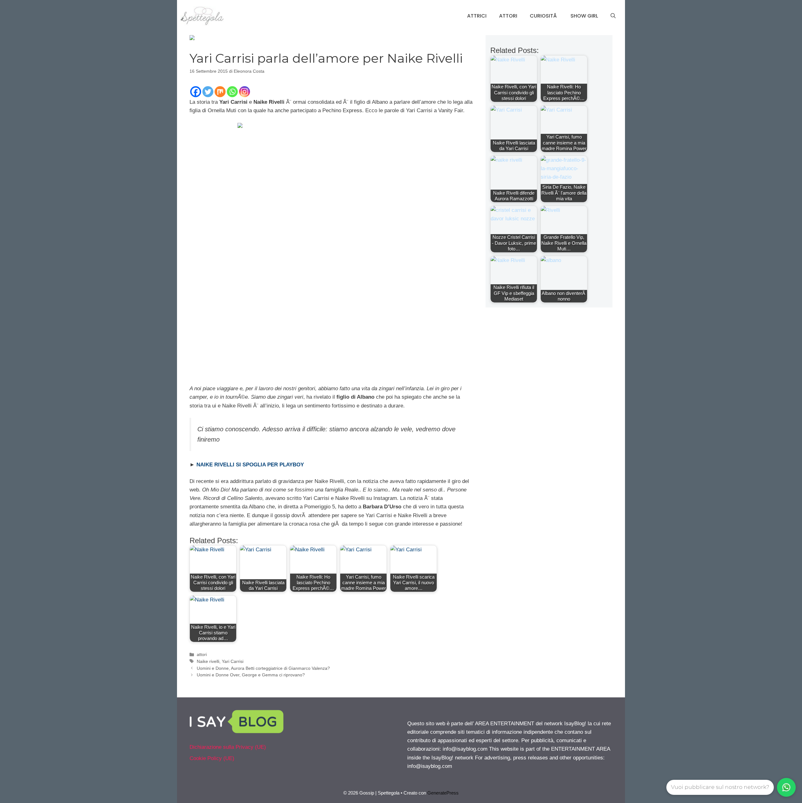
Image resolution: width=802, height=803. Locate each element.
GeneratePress (443, 792)
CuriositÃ (544, 15)
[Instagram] (244, 91)
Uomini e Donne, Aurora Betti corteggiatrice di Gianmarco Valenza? (263, 668)
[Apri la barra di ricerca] (613, 16)
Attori (508, 15)
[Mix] (220, 91)
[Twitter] (207, 91)
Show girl (584, 15)
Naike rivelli (208, 661)
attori (202, 654)
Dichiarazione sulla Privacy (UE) (228, 747)
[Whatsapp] (232, 91)
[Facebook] (195, 91)
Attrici (477, 15)
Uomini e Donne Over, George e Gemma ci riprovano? (251, 674)
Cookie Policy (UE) (212, 758)
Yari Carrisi (232, 661)
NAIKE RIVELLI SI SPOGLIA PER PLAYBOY (250, 465)
